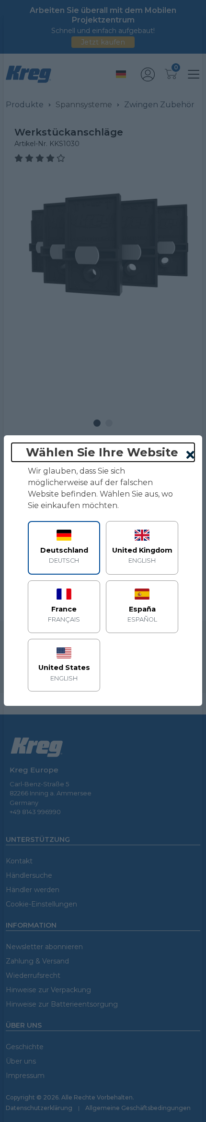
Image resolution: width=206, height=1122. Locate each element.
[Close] (190, 455)
